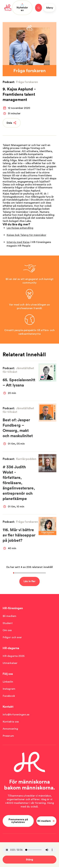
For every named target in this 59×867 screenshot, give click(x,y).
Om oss (7, 630)
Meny (49, 7)
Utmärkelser (10, 663)
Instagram (9, 688)
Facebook (9, 695)
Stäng (29, 859)
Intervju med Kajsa (18, 242)
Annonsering (10, 728)
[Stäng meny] (38, 8)
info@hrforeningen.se (16, 714)
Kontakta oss (11, 721)
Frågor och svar (12, 637)
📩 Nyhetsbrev (22, 7)
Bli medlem (9, 616)
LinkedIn (8, 681)
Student (8, 623)
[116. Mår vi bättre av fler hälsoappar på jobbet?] (47, 526)
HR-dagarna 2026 (14, 656)
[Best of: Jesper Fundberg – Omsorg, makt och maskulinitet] (47, 412)
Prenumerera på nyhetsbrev (18, 821)
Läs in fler (29, 581)
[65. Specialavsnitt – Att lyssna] (47, 372)
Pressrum (8, 735)
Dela (9, 122)
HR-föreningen (13, 608)
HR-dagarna (11, 648)
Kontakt (8, 706)
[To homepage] (8, 7)
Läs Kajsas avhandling (20, 227)
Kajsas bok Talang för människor (26, 235)
